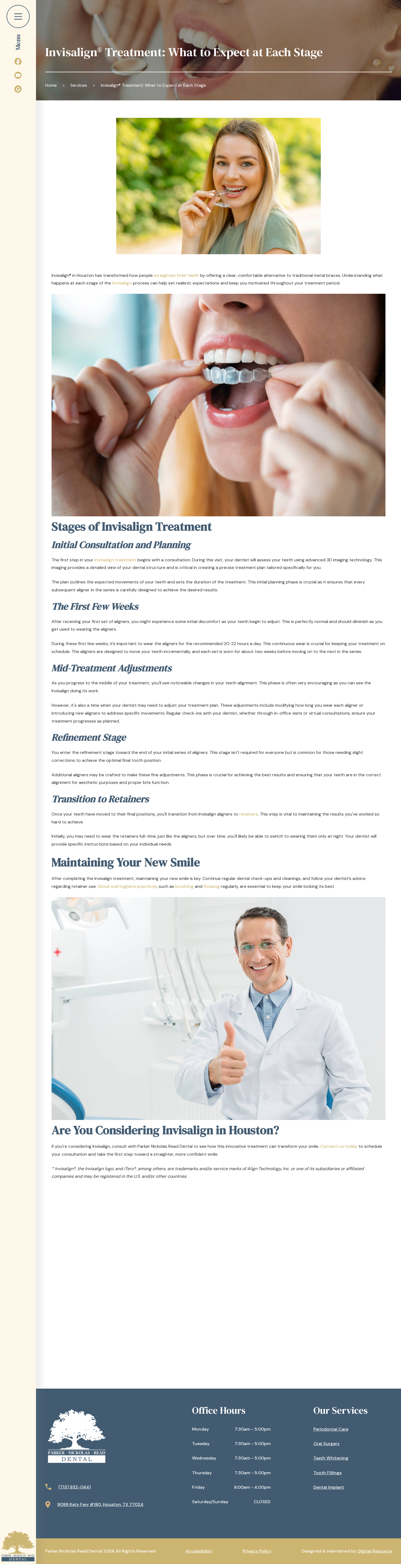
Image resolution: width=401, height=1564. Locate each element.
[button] (18, 25)
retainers (248, 814)
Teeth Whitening (330, 1458)
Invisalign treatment (115, 560)
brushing (184, 886)
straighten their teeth (176, 275)
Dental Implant (328, 1487)
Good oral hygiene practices (127, 886)
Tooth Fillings (327, 1473)
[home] (18, 1546)
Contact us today (338, 1146)
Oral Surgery (326, 1443)
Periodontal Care (330, 1429)
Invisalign (122, 283)
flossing (212, 886)
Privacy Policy (257, 1551)
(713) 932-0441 (74, 1487)
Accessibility (198, 1551)
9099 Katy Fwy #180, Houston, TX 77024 (100, 1504)
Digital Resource (375, 1551)
